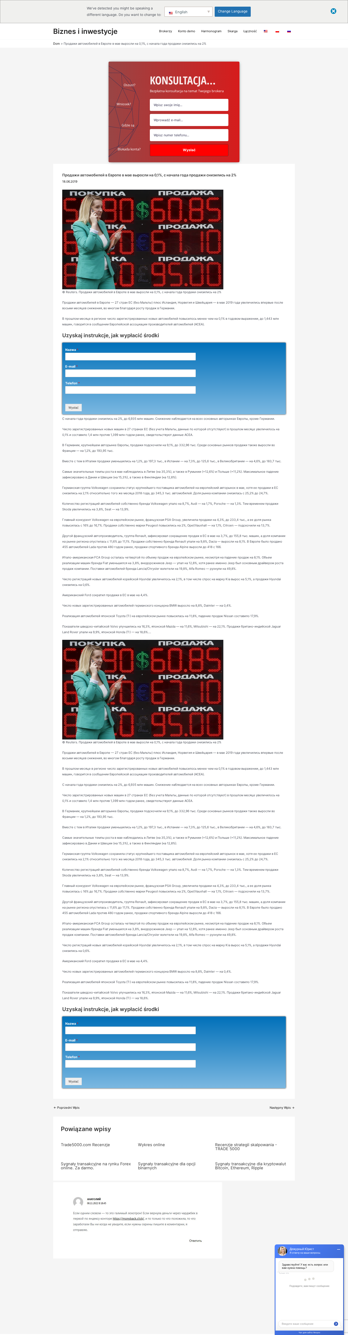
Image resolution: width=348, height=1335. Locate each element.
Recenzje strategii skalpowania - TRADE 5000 (246, 1146)
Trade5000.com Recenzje (85, 1144)
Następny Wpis (282, 1107)
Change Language (233, 11)
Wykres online (151, 1144)
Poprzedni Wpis (67, 1107)
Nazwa (71, 350)
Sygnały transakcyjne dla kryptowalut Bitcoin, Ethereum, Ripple (250, 1165)
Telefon (72, 383)
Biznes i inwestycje (85, 31)
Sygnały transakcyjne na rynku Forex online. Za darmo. (96, 1165)
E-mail (71, 366)
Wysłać (73, 407)
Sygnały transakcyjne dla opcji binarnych (167, 1165)
